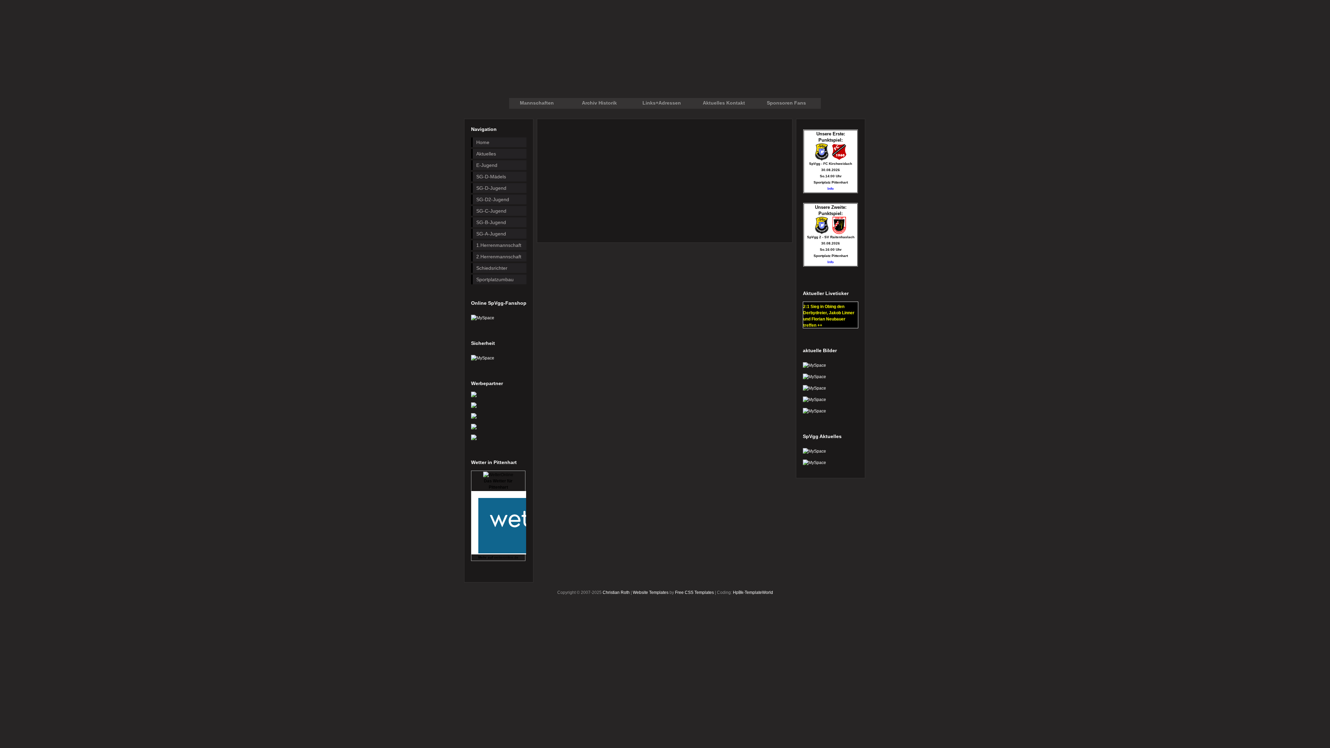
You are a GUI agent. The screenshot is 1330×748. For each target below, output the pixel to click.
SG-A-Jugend (491, 234)
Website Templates (650, 592)
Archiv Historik (599, 103)
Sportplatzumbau (495, 279)
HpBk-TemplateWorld (753, 592)
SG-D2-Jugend (492, 199)
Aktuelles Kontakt (724, 103)
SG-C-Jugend (491, 211)
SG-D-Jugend (491, 188)
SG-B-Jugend (491, 222)
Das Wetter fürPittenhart (498, 484)
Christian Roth (616, 592)
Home (482, 142)
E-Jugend (486, 165)
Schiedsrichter (491, 268)
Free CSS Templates (694, 592)
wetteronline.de (506, 557)
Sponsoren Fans (786, 103)
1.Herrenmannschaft (498, 245)
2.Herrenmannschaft (498, 256)
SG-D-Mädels (491, 176)
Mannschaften (537, 103)
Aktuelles (486, 154)
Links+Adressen (661, 103)
